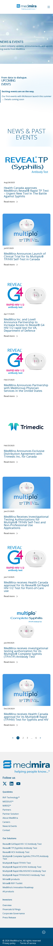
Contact (6, 830)
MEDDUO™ (8, 801)
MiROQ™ (7, 805)
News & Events (10, 826)
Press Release (9, 917)
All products (8, 891)
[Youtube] (18, 784)
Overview (7, 905)
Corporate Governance (14, 913)
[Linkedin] (11, 784)
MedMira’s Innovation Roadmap (18, 887)
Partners (7, 809)
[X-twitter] (5, 784)
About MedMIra (10, 818)
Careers (6, 822)
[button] (49, 7)
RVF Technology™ (11, 797)
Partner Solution (11, 813)
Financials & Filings (12, 909)
